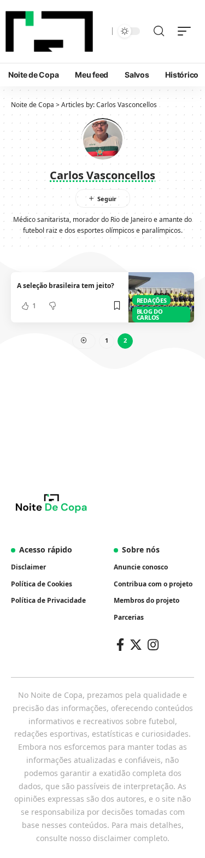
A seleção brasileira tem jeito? (65, 285)
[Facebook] (120, 644)
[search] (159, 31)
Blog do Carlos (150, 314)
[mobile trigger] (187, 31)
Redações (152, 300)
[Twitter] (136, 644)
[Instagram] (153, 644)
